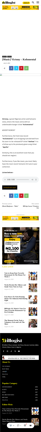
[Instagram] (7, 351)
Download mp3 (9, 187)
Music (4, 56)
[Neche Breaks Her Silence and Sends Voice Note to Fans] (33, 288)
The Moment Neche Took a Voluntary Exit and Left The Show (14, 322)
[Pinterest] (21, 68)
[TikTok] (11, 351)
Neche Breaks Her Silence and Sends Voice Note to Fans (15, 286)
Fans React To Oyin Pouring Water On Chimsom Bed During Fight (15, 298)
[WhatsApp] (26, 68)
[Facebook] (11, 68)
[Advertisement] (20, 32)
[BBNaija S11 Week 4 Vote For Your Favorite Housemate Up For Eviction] (33, 311)
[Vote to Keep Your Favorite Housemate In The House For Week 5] (33, 276)
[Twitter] (16, 68)
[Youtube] (19, 351)
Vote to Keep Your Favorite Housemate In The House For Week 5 (15, 275)
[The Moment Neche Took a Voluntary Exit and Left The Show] (33, 323)
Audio (9, 56)
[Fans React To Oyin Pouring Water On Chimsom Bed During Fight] (33, 299)
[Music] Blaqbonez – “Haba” (10, 206)
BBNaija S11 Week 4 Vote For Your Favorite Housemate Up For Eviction (15, 310)
